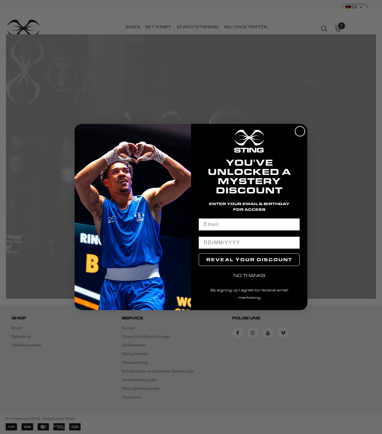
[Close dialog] (299, 131)
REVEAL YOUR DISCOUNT (249, 259)
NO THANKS (249, 275)
